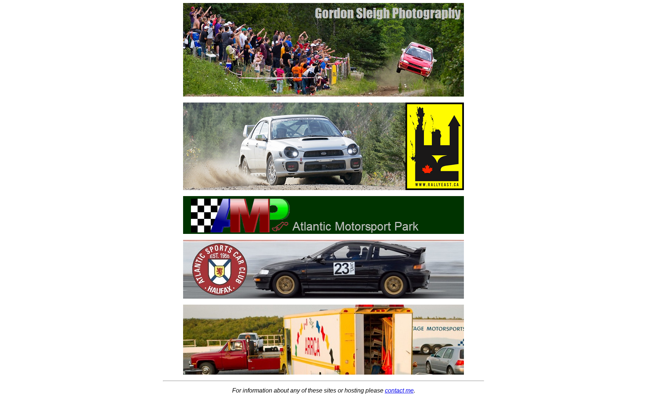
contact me (399, 390)
